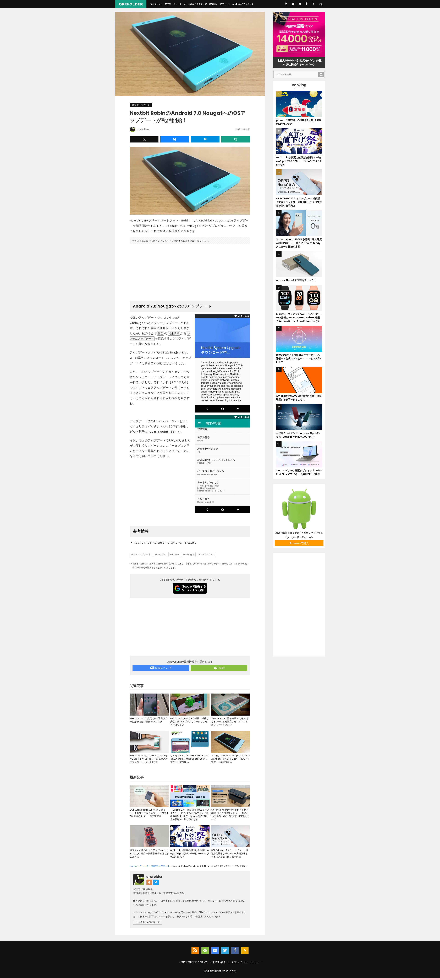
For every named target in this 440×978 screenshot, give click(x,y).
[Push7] (313, 4)
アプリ (168, 4)
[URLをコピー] (235, 139)
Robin (175, 554)
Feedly (221, 668)
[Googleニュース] (215, 950)
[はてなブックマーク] (205, 139)
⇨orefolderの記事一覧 (148, 922)
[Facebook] (306, 4)
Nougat (189, 554)
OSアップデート (142, 554)
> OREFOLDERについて (193, 962)
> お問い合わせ (219, 962)
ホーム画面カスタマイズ (195, 4)
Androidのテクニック (243, 4)
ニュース (177, 4)
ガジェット (225, 4)
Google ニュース (163, 668)
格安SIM (213, 4)
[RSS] (286, 4)
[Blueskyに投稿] (174, 139)
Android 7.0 (207, 554)
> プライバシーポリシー (247, 962)
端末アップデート (141, 105)
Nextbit (161, 554)
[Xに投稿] (144, 139)
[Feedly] (293, 4)
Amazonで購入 (299, 543)
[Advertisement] (190, 271)
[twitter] (300, 4)
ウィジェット (156, 4)
